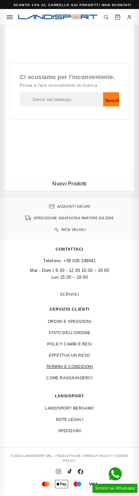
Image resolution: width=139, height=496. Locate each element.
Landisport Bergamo (69, 408)
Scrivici (69, 294)
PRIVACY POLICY (98, 456)
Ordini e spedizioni (69, 321)
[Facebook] (80, 471)
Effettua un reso (69, 355)
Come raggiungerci (69, 378)
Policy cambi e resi (69, 344)
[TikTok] (69, 471)
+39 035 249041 (79, 260)
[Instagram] (58, 471)
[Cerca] (106, 17)
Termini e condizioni (69, 366)
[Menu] (10, 17)
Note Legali (69, 419)
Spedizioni (69, 431)
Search (112, 100)
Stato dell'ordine (69, 333)
